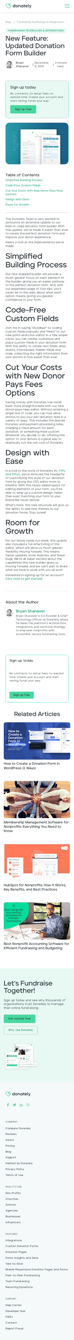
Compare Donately (18, 1128)
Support (11, 1157)
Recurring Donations (19, 1287)
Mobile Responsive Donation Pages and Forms (37, 1269)
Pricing (10, 1146)
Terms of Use (14, 1175)
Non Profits (13, 1193)
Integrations (14, 1240)
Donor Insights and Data (22, 1258)
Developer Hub (15, 1311)
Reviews (11, 1134)
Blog (8, 1152)
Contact (11, 1323)
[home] (17, 5)
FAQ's (9, 1317)
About (10, 1140)
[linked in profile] (21, 1105)
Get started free (19, 1019)
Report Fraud (14, 1328)
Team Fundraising (17, 1281)
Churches (12, 1199)
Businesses (13, 1216)
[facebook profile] (8, 1105)
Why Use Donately (20, 1030)
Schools (11, 1205)
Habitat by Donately (19, 1163)
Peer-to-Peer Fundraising (23, 1275)
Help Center (14, 1305)
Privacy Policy (15, 1169)
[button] (66, 6)
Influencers (13, 1222)
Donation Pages (16, 1252)
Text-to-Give (14, 1264)
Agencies (12, 1210)
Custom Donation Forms (22, 1246)
